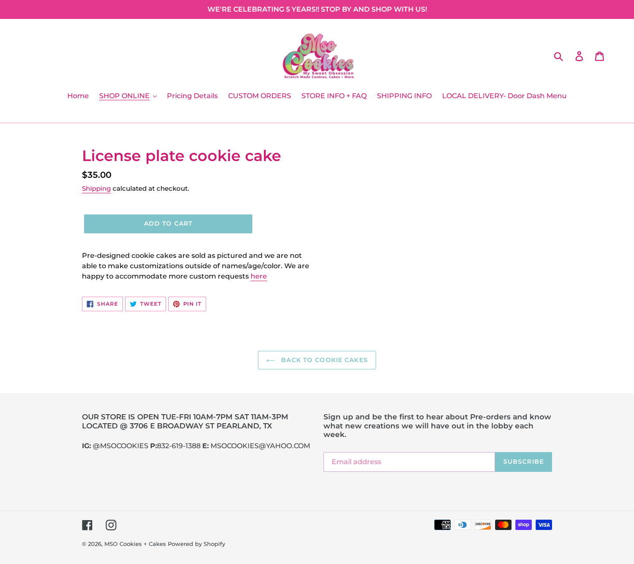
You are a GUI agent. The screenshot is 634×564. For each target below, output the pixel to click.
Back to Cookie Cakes (323, 360)
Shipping (96, 188)
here (259, 276)
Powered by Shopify (196, 543)
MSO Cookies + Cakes (135, 543)
